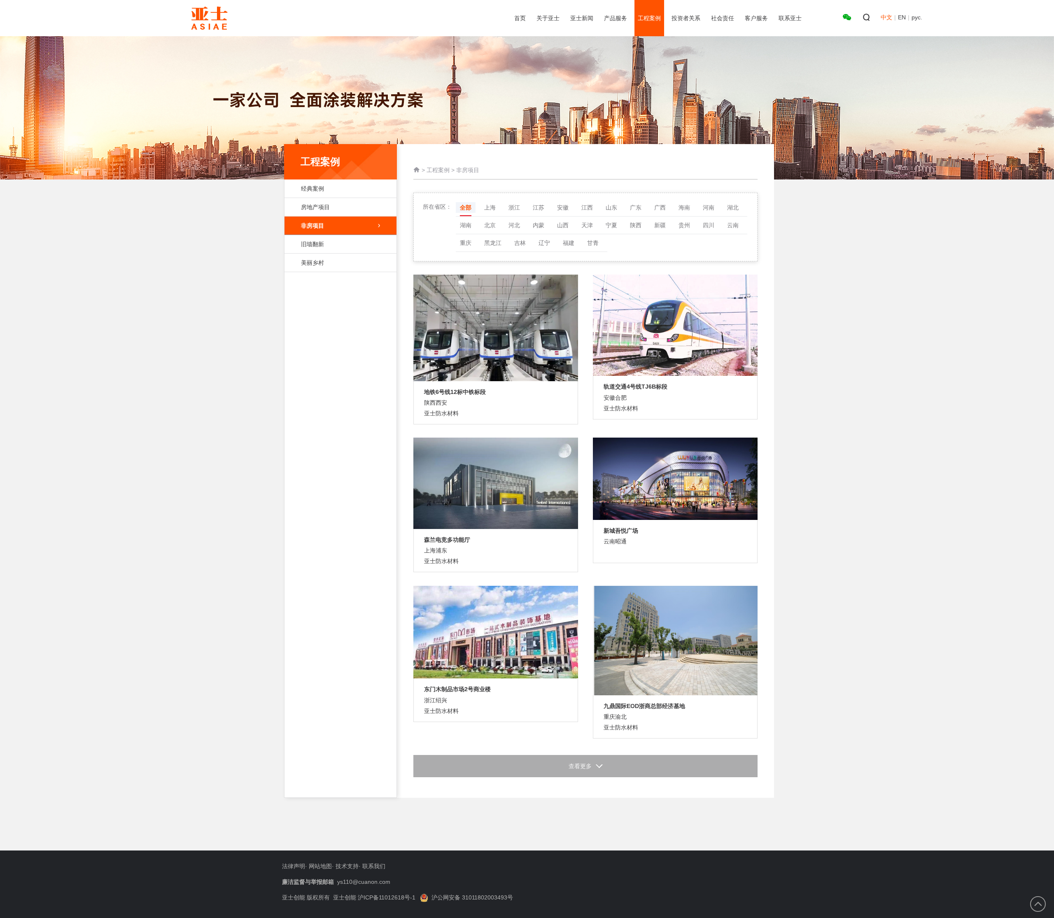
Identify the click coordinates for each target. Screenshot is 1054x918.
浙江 (514, 207)
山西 (563, 225)
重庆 (465, 243)
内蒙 (538, 225)
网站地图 (320, 866)
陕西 (635, 225)
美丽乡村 (312, 262)
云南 (733, 225)
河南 (708, 207)
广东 (635, 207)
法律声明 (293, 866)
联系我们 (373, 866)
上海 (490, 207)
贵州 (684, 225)
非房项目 (312, 225)
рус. (917, 17)
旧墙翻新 (312, 244)
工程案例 (438, 170)
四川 (708, 225)
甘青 (593, 243)
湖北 (733, 207)
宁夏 (611, 225)
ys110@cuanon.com (363, 881)
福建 (568, 243)
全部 (465, 207)
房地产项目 (315, 207)
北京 (490, 225)
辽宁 (544, 243)
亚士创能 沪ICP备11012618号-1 (374, 897)
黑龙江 (492, 243)
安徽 (563, 207)
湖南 (465, 225)
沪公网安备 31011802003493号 (472, 897)
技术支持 (347, 866)
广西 (660, 207)
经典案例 (312, 188)
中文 (886, 17)
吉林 (520, 243)
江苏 (538, 207)
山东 (611, 207)
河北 (514, 225)
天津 (587, 225)
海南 (684, 207)
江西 (587, 207)
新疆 (660, 225)
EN (902, 17)
